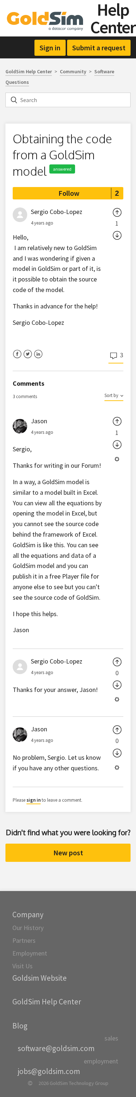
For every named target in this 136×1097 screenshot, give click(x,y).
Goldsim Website (39, 978)
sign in (33, 800)
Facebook (17, 358)
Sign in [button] (50, 47)
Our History (28, 927)
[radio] (117, 211)
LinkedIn (38, 358)
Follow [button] (68, 193)
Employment (29, 953)
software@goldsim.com (56, 1048)
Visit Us (22, 966)
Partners (24, 940)
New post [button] (68, 852)
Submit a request (98, 47)
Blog (20, 1026)
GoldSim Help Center (28, 71)
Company (28, 914)
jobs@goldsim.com (49, 1071)
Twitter (27, 358)
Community (73, 71)
